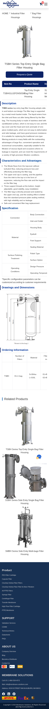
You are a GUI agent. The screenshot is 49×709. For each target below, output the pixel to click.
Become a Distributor (9, 659)
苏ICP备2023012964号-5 (24, 707)
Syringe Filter (6, 595)
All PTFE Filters (7, 591)
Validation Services (9, 623)
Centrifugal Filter (8, 599)
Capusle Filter (7, 579)
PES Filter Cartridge (9, 575)
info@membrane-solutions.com (17, 684)
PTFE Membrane (8, 610)
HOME (5, 13)
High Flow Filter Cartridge (11, 606)
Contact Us (6, 663)
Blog (3, 655)
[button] (41, 4)
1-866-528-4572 (14, 680)
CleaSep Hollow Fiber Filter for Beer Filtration (18, 587)
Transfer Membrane (9, 602)
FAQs (4, 639)
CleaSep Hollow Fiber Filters (12, 583)
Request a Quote (24, 74)
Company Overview (9, 651)
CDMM (4, 627)
